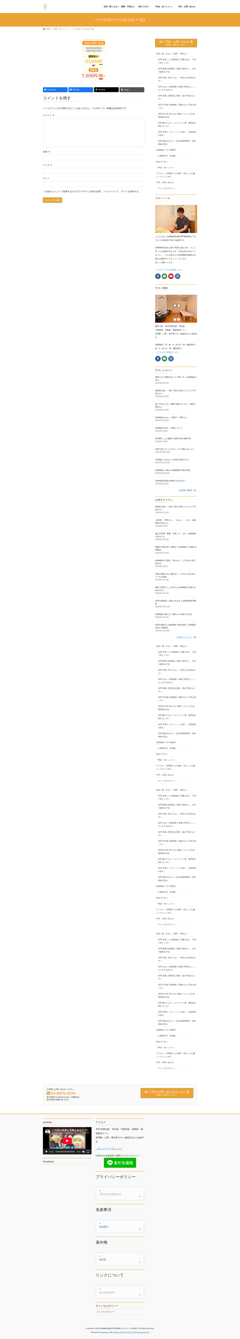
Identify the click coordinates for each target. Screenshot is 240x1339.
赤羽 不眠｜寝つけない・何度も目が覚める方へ (177, 79)
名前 (46, 151)
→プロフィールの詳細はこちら (168, 270)
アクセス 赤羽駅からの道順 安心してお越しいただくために (175, 175)
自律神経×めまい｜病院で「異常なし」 (172, 417)
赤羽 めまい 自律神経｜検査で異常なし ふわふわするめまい (176, 88)
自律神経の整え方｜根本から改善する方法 (173, 614)
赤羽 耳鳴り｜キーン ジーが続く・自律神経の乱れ (177, 133)
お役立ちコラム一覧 (186, 637)
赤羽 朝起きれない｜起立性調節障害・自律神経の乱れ (177, 142)
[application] (67, 1140)
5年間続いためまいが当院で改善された (172, 459)
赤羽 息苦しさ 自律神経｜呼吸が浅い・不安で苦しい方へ (177, 61)
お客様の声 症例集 (167, 156)
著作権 (102, 1259)
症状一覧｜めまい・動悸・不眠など (171, 54)
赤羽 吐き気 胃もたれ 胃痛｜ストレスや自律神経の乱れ (176, 115)
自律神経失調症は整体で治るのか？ (170, 481)
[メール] (164, 276)
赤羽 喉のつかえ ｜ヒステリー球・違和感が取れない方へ (177, 124)
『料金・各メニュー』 (167, 167)
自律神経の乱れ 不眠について (168, 428)
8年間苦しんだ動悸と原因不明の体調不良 (173, 438)
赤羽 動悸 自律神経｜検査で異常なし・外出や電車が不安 (177, 70)
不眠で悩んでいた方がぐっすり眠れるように (174, 449)
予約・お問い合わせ (165, 182)
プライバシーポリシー (110, 1194)
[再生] (46, 1151)
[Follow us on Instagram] (177, 276)
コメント (49, 115)
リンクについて (107, 1292)
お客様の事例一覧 (187, 490)
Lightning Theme (119, 1332)
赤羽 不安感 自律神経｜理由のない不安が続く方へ (177, 106)
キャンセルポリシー (167, 188)
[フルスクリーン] (88, 1151)
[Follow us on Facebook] (158, 276)
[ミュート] (83, 1151)
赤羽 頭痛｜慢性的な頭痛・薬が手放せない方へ (177, 97)
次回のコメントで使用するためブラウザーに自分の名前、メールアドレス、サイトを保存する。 (93, 191)
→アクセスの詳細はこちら (166, 352)
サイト (46, 178)
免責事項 (103, 1226)
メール (47, 165)
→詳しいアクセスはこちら (109, 1148)
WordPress (104, 1332)
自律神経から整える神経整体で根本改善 (172, 470)
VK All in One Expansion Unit (138, 1332)
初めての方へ (162, 162)
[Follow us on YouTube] (171, 276)
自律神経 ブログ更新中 (166, 150)
